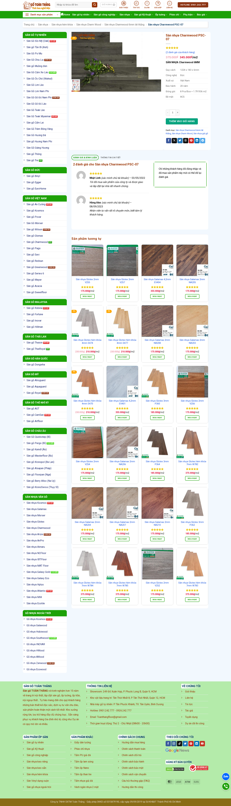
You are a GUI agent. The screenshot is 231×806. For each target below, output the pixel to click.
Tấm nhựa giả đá (83, 780)
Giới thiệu (190, 691)
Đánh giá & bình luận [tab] (85, 157)
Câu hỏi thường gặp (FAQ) (136, 780)
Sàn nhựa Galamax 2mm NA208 (157, 341)
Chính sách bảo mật (132, 767)
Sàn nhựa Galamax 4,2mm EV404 (157, 281)
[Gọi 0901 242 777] (226, 786)
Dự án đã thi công (194, 723)
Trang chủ (29, 24)
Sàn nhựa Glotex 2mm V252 (157, 584)
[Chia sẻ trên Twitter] (180, 140)
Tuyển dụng (191, 717)
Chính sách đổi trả (131, 755)
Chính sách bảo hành (133, 761)
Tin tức (189, 704)
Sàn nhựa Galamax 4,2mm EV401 (122, 402)
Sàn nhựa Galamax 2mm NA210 (157, 523)
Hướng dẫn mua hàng (133, 742)
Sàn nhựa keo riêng (37, 761)
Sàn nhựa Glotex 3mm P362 (192, 523)
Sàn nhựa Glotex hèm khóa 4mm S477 (122, 341)
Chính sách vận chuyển (134, 774)
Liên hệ (189, 697)
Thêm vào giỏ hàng (182, 121)
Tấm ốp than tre (82, 774)
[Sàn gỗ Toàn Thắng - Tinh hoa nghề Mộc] (36, 5)
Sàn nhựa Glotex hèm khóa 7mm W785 (122, 584)
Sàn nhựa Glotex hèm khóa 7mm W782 (192, 463)
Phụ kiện (188, 14)
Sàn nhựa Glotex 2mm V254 (87, 463)
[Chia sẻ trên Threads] (185, 140)
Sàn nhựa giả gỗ (200, 133)
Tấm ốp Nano (81, 767)
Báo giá (201, 14)
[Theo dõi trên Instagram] (173, 743)
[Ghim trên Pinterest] (191, 140)
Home (67, 14)
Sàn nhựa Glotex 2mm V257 (122, 281)
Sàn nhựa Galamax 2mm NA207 (122, 523)
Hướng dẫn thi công (132, 787)
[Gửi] (94, 5)
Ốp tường (160, 14)
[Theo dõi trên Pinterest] (191, 743)
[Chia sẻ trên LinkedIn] (197, 140)
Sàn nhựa (125, 14)
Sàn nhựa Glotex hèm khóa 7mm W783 (192, 584)
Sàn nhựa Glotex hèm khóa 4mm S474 (87, 341)
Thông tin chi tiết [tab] (111, 157)
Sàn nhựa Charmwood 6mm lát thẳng (124, 24)
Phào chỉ (174, 14)
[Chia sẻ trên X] (174, 140)
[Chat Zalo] (226, 777)
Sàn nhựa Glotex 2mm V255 (87, 281)
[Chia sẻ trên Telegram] (202, 140)
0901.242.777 (106, 710)
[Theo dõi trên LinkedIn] (196, 743)
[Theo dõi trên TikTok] (179, 743)
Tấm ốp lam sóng (83, 761)
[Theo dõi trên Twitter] (185, 743)
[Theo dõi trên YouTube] (202, 743)
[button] (41, 14)
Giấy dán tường (82, 742)
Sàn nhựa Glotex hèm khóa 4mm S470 (87, 402)
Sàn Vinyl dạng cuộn (38, 780)
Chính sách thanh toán (133, 748)
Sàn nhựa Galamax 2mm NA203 (192, 341)
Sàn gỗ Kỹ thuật (142, 14)
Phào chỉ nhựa (82, 748)
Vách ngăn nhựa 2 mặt (86, 787)
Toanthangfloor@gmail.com (112, 717)
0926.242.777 (123, 710)
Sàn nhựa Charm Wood (88, 24)
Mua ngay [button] (87, 296)
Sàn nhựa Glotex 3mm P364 (157, 463)
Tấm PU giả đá (82, 755)
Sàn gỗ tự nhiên (80, 14)
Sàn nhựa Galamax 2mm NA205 (192, 281)
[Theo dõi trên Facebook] (168, 743)
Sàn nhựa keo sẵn (36, 767)
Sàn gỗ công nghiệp (104, 14)
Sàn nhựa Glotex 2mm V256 (192, 402)
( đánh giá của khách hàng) (180, 52)
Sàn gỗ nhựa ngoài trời (39, 787)
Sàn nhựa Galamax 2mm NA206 (122, 463)
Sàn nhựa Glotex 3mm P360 (157, 402)
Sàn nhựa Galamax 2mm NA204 (87, 523)
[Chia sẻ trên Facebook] (168, 140)
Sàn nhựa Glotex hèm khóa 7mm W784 (87, 584)
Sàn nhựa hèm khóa (62, 24)
